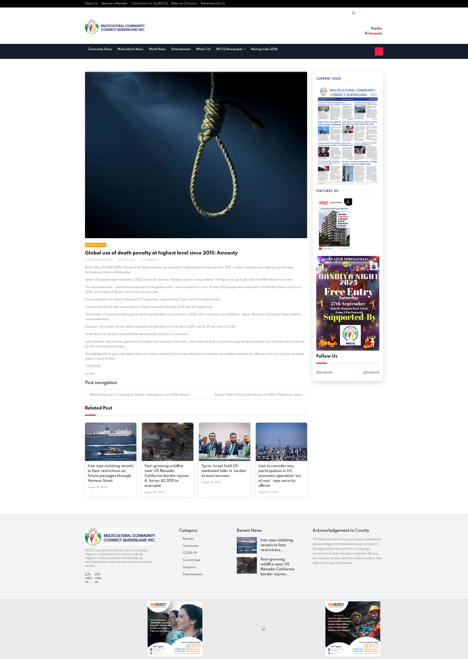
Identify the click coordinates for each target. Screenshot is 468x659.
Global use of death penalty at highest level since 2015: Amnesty (161, 253)
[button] (214, 56)
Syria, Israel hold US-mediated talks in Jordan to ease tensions (224, 471)
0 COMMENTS (150, 260)
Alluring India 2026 (264, 49)
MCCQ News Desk (100, 260)
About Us (91, 3)
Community (190, 546)
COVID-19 (190, 553)
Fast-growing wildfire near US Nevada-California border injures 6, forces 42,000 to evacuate (167, 476)
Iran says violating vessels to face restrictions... (277, 545)
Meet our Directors (184, 3)
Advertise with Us (213, 3)
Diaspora (189, 567)
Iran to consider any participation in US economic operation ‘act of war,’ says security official (279, 476)
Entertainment (181, 49)
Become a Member (114, 3)
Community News (100, 49)
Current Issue (192, 560)
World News (157, 49)
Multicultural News (130, 49)
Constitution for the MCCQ (149, 3)
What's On (203, 49)
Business (188, 538)
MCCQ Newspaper (229, 49)
